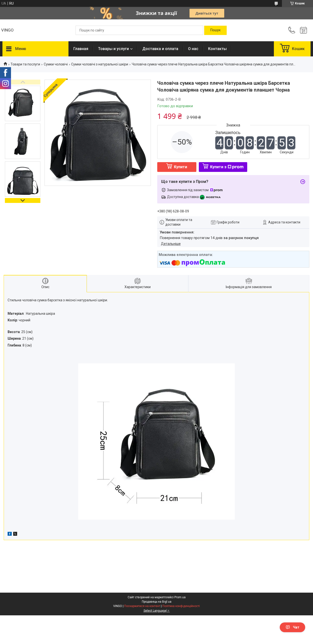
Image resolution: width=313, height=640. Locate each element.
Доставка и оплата (160, 48)
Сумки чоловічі (56, 64)
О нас (193, 48)
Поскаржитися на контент (142, 606)
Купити (180, 167)
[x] (15, 534)
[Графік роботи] (303, 30)
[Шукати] (215, 30)
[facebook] (10, 534)
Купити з (218, 167)
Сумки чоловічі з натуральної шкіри (99, 64)
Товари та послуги (25, 64)
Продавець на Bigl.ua (156, 601)
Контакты (217, 48)
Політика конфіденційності (181, 606)
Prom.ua (180, 597)
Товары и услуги (113, 48)
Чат (296, 627)
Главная (80, 48)
